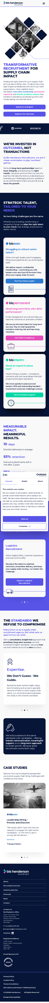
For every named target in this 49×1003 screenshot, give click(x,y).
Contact (6, 903)
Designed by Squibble (11, 997)
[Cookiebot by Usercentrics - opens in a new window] (36, 474)
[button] (44, 3)
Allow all (24, 519)
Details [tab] (24, 481)
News (5, 899)
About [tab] (40, 481)
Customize (23, 526)
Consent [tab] (8, 481)
